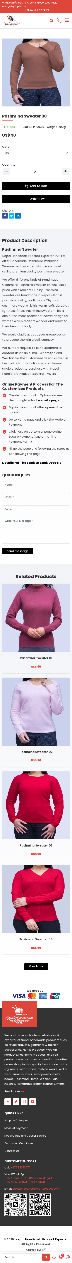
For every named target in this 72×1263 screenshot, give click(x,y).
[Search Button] (46, 1257)
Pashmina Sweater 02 (36, 752)
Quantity (9, 165)
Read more (12, 1091)
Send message (17, 551)
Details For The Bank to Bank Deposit (31, 463)
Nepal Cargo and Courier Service (25, 1136)
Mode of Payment (16, 1128)
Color (6, 147)
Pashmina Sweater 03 (36, 845)
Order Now (37, 199)
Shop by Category (16, 1120)
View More (36, 966)
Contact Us (11, 1151)
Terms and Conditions (18, 1143)
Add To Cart (38, 186)
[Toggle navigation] (65, 20)
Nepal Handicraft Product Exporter (42, 1239)
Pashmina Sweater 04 (36, 939)
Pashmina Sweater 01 (36, 658)
